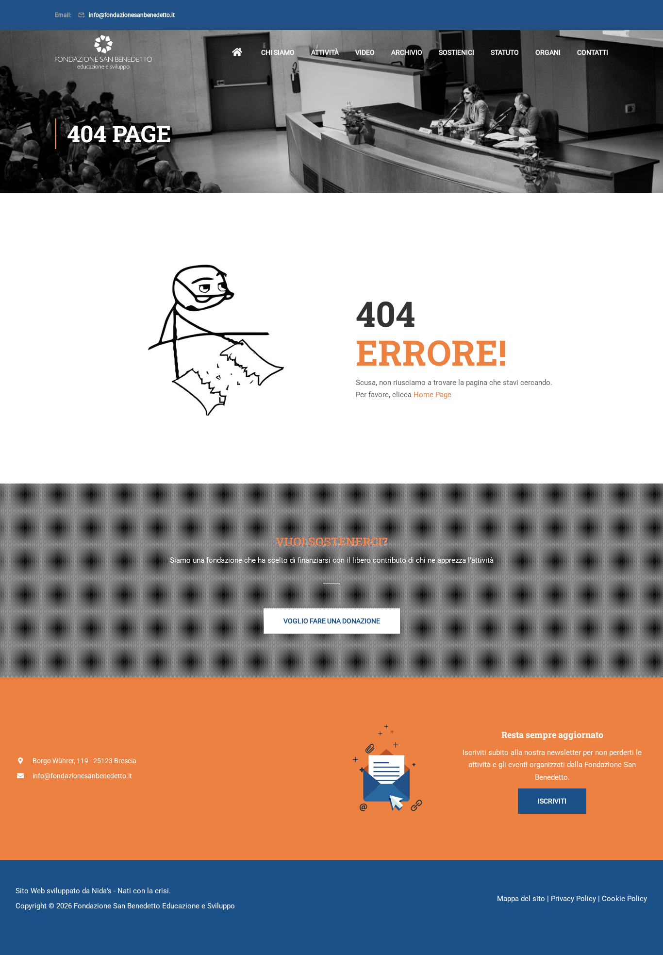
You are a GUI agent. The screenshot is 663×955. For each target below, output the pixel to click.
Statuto (505, 52)
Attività (325, 52)
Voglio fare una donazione (331, 621)
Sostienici (456, 52)
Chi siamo (278, 52)
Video (365, 52)
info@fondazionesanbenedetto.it (132, 15)
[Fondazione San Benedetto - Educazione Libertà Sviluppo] (103, 52)
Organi (548, 52)
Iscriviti (552, 801)
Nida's (102, 891)
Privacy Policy (573, 898)
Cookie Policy (624, 898)
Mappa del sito (521, 898)
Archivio (406, 52)
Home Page (432, 394)
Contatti (592, 52)
